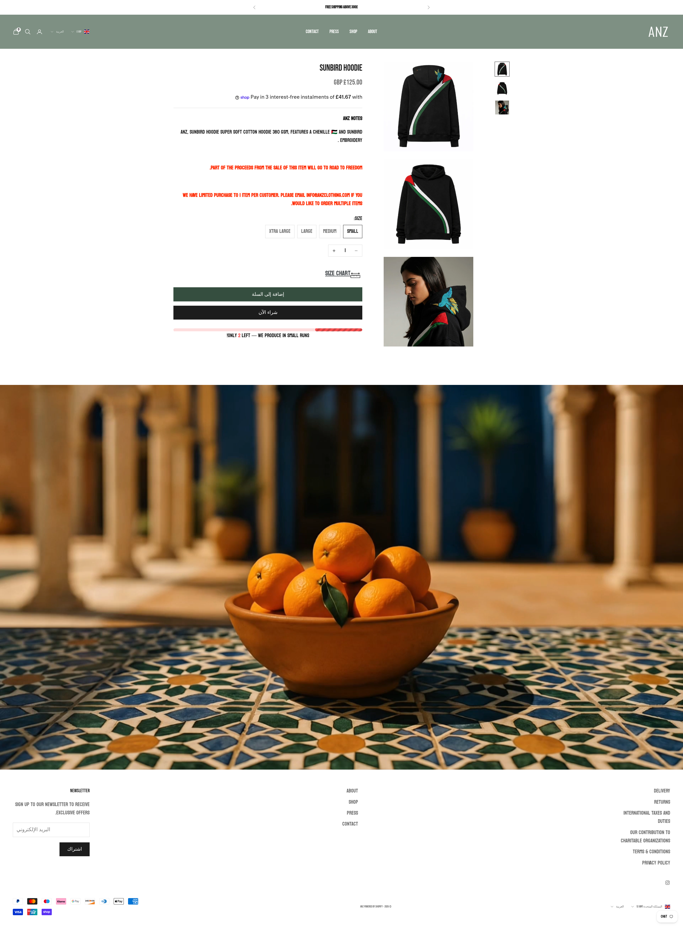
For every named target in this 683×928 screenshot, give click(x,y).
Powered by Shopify (373, 906)
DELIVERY (662, 790)
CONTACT (312, 31)
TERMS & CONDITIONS (651, 851)
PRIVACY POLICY (656, 862)
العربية (60, 31)
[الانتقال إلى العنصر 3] (502, 107)
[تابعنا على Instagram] (667, 882)
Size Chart (338, 273)
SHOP (353, 31)
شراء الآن (268, 312)
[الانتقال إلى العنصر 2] (502, 88)
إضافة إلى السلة (268, 294)
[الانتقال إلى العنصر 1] (502, 69)
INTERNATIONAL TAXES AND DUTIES (647, 817)
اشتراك (74, 849)
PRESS (334, 31)
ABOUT (372, 31)
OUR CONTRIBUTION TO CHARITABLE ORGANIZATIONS (645, 836)
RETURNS (662, 802)
